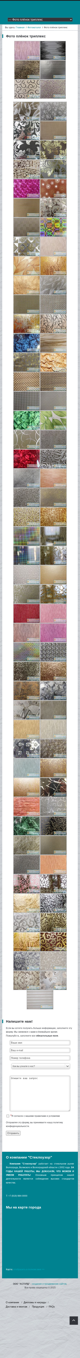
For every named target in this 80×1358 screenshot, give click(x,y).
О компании (12, 1302)
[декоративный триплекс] (27, 59)
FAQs (52, 1306)
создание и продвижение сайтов (49, 1284)
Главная (20, 27)
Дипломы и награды (35, 1302)
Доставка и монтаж (16, 1306)
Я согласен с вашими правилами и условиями (36, 1116)
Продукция (38, 1306)
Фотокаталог (34, 27)
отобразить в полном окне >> (28, 1269)
